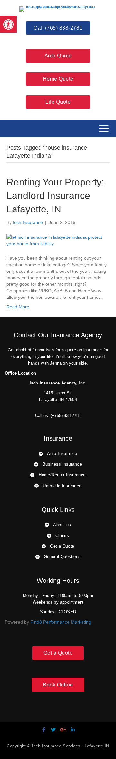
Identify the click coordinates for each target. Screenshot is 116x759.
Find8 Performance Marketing (60, 622)
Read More (17, 306)
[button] (8, 24)
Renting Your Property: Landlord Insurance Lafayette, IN (55, 195)
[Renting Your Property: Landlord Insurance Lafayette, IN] (58, 240)
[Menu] (103, 128)
